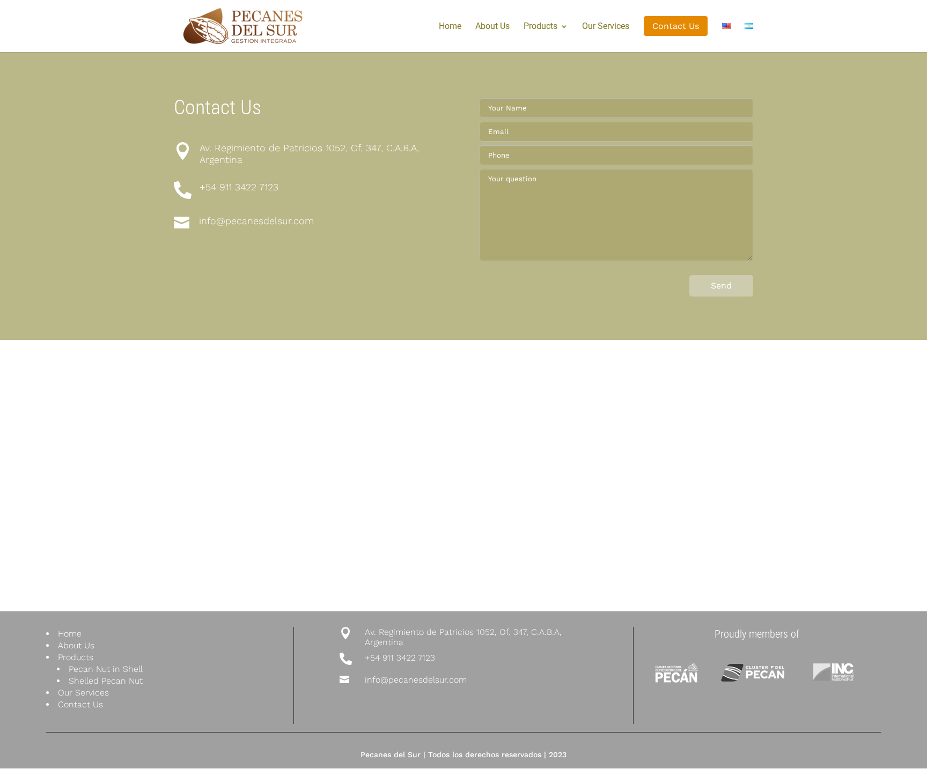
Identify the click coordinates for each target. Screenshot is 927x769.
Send (721, 285)
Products (540, 27)
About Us (492, 27)
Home (450, 27)
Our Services (605, 27)
